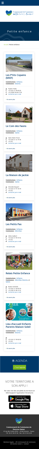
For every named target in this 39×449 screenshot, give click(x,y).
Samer (17, 133)
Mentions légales (8, 442)
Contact (26, 444)
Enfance (19, 82)
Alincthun (18, 231)
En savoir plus (11, 99)
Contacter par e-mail (14, 94)
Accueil (6, 44)
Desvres (17, 84)
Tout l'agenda (20, 367)
